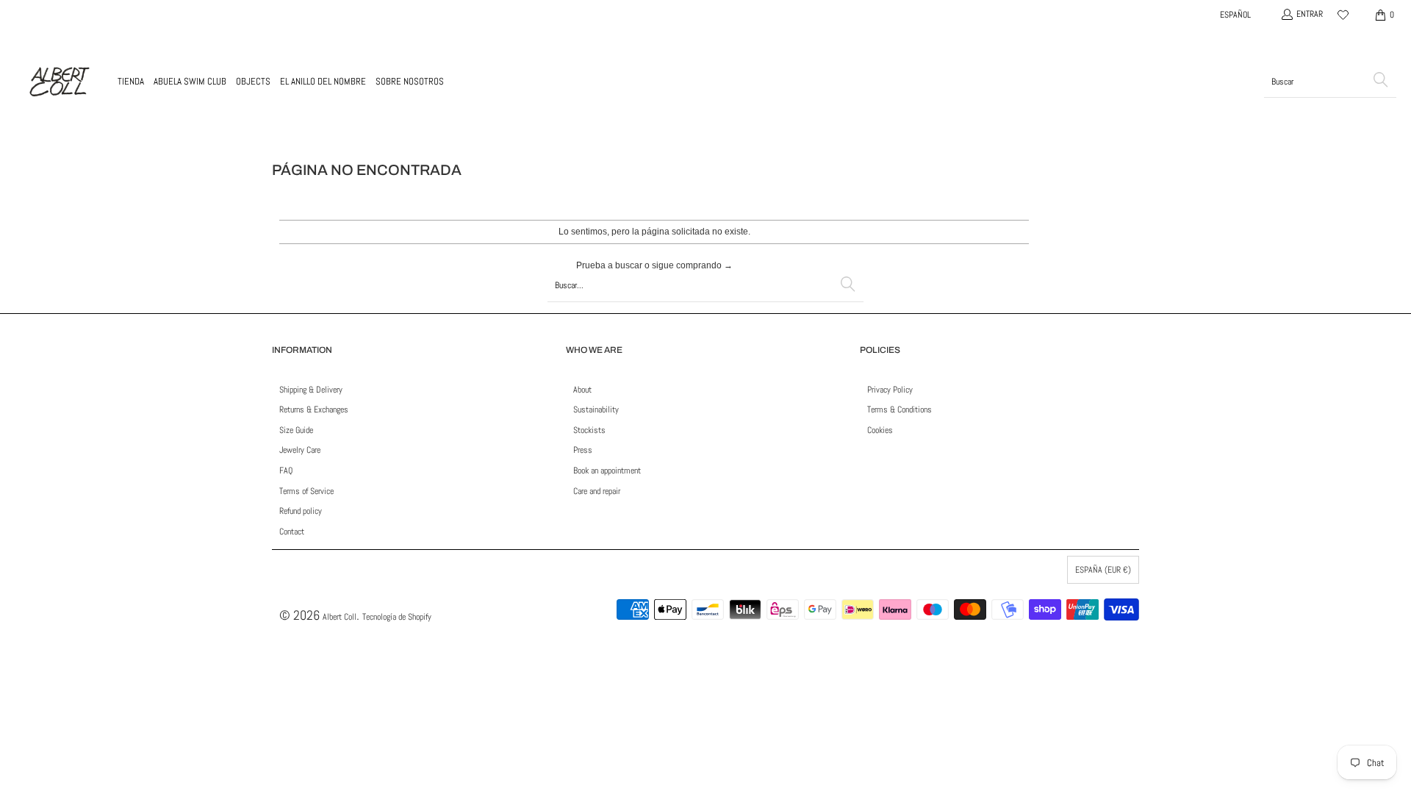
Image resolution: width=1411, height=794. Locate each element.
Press (582, 450)
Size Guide (296, 430)
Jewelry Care (299, 450)
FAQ (285, 470)
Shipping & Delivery (310, 390)
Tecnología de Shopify (396, 617)
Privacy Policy (890, 390)
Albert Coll (339, 617)
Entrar (1309, 14)
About (582, 390)
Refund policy (300, 511)
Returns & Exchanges (313, 409)
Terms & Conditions (899, 409)
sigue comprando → (692, 265)
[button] (131, 81)
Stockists (589, 430)
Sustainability (596, 409)
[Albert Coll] (59, 81)
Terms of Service (306, 491)
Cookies (880, 430)
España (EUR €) (1103, 570)
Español (1235, 15)
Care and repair (596, 491)
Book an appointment (607, 470)
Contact (291, 531)
